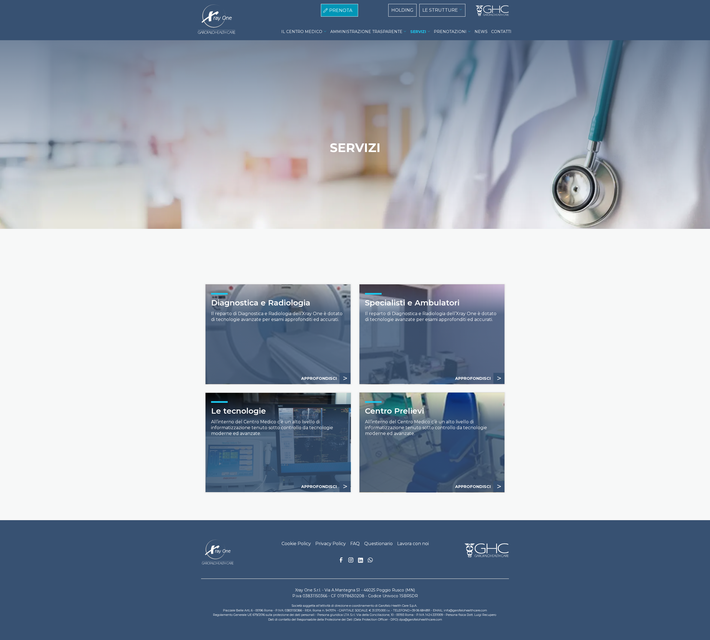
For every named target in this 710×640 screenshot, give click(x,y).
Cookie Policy (296, 543)
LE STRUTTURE (440, 10)
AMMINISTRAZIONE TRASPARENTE (366, 31)
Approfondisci (324, 378)
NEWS (481, 31)
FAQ (355, 543)
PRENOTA (340, 10)
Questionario (378, 543)
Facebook (341, 561)
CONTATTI (501, 31)
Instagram (351, 561)
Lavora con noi (413, 543)
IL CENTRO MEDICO (301, 31)
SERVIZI (418, 31)
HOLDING (402, 10)
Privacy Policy (330, 543)
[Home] (490, 10)
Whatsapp (370, 560)
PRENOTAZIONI (450, 31)
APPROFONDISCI (478, 378)
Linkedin (360, 562)
